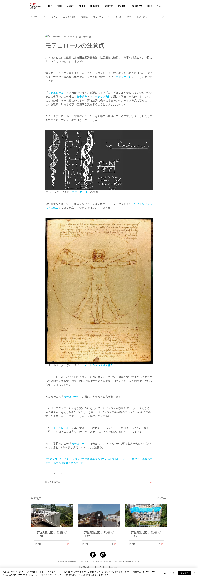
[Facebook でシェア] (46, 473)
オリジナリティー (101, 17)
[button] (163, 17)
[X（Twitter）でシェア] (53, 473)
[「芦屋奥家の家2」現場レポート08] (52, 515)
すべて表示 (162, 498)
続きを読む (142, 17)
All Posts (34, 17)
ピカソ (55, 17)
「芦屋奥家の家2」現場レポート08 (50, 534)
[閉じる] (194, 573)
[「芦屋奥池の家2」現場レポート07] (99, 515)
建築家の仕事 (69, 17)
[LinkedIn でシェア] (61, 473)
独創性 (84, 17)
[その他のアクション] (151, 37)
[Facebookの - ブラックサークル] (93, 555)
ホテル (118, 17)
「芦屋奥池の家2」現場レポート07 (98, 534)
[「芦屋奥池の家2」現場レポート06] (146, 515)
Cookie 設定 (168, 572)
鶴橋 (129, 17)
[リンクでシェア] (68, 473)
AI (45, 17)
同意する (184, 572)
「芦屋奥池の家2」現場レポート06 (145, 534)
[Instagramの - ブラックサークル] (103, 555)
